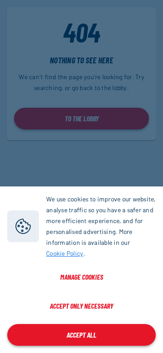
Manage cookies (81, 276)
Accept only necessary (81, 305)
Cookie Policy (64, 253)
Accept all (81, 334)
